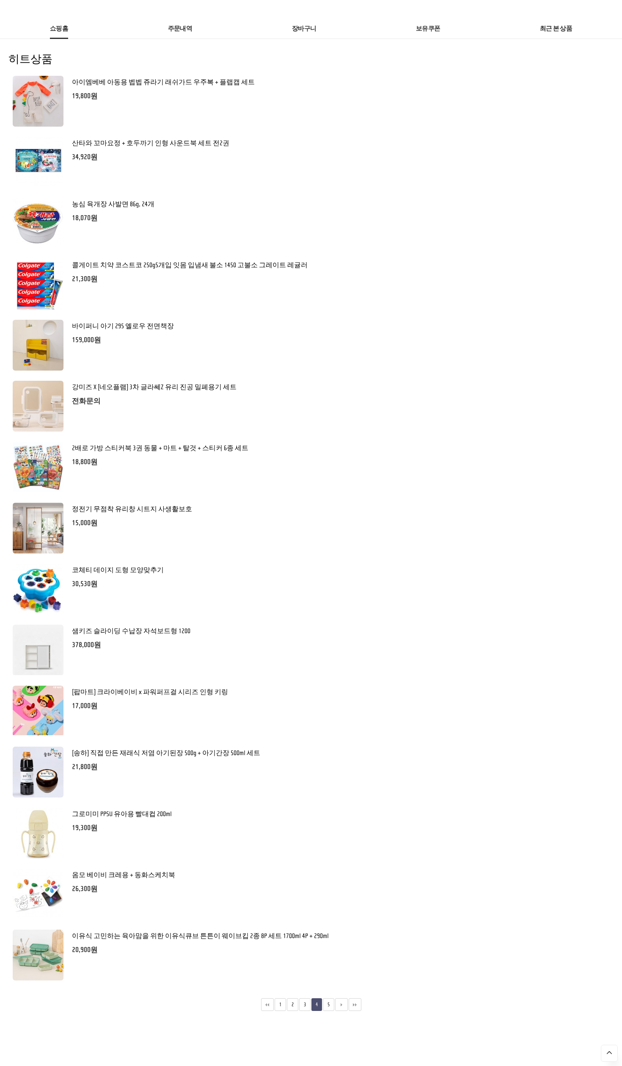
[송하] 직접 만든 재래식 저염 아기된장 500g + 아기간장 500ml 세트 (166, 753)
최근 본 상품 (556, 28)
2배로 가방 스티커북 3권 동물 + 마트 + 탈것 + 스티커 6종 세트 (160, 448)
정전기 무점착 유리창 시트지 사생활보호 (132, 509)
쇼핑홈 (59, 28)
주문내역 (180, 28)
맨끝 (355, 1004)
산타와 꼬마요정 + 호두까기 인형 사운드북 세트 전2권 (150, 143)
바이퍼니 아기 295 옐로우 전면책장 (123, 326)
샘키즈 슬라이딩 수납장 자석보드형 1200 (131, 631)
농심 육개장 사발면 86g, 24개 (113, 204)
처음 (267, 1004)
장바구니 (304, 28)
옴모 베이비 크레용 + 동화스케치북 (123, 875)
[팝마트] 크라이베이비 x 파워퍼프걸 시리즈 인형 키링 (150, 692)
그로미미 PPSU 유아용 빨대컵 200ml (122, 814)
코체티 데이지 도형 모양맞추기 (118, 570)
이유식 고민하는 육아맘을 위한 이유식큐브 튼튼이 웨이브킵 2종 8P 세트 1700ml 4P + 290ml (200, 936)
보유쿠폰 (428, 28)
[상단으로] (609, 1053)
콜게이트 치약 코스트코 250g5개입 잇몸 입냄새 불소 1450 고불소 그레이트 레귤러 (190, 265)
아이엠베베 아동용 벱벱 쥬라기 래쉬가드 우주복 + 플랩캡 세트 (163, 82)
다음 (341, 1004)
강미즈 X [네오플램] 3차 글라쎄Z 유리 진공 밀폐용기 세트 (154, 387)
